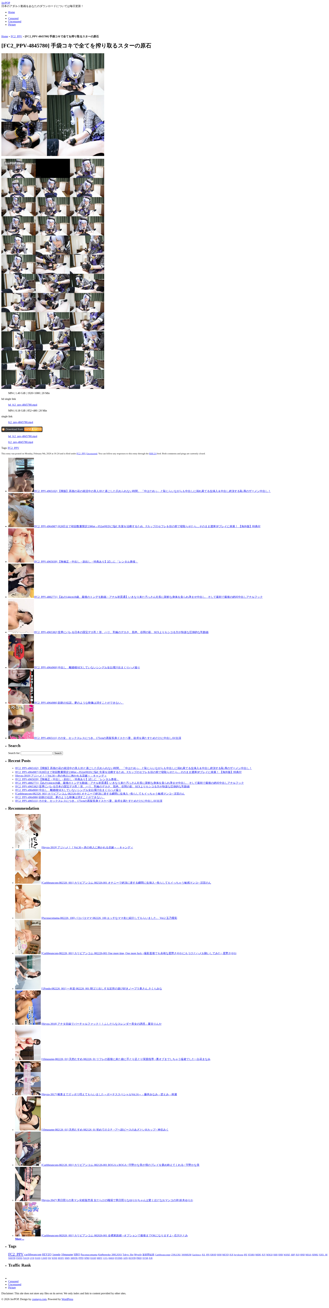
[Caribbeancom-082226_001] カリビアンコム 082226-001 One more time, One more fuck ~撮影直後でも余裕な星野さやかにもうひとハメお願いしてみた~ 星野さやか (139, 953)
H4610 (111, 1258)
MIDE (258, 1255)
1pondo (56, 1254)
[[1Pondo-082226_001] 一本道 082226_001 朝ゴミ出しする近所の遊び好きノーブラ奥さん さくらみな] (28, 988)
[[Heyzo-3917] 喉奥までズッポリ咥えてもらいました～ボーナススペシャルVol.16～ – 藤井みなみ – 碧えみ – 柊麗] (28, 1094)
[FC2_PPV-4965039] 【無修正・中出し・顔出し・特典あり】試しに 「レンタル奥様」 (86, 561)
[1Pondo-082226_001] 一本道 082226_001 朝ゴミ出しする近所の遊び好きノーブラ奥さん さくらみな (101, 988)
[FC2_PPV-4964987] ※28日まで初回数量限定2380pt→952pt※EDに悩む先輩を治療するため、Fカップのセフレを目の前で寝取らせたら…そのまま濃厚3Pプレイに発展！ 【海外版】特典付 (147, 526)
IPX (208, 1255)
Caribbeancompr (162, 1254)
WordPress (67, 1299)
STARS (251, 1255)
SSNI (219, 1255)
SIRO (77, 1254)
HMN (67, 1258)
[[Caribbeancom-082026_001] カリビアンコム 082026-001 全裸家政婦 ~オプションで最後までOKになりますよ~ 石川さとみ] (28, 1235)
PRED (139, 1258)
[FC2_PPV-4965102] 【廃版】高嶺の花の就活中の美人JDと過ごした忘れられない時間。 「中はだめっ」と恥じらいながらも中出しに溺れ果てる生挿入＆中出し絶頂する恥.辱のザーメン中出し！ (152, 491)
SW (49, 1258)
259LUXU (176, 1254)
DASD (93, 1258)
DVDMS (119, 1258)
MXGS (269, 1255)
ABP (293, 1255)
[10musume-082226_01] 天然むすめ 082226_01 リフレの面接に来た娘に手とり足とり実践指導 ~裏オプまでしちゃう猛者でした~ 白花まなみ (125, 1059)
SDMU (315, 1255)
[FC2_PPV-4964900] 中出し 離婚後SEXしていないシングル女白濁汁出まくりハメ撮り (87, 667)
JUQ (298, 1255)
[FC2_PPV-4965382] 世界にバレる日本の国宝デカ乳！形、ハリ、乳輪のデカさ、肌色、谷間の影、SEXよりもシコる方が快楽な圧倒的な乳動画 (121, 632)
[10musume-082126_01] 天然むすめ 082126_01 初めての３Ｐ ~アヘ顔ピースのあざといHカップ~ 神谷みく (105, 1129)
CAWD (44, 1258)
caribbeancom (32, 1254)
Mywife (138, 1254)
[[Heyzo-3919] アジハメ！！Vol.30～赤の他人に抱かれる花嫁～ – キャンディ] (28, 847)
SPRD (87, 1258)
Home (11, 12)
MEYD (225, 1255)
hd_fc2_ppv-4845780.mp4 (22, 404)
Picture (12, 24)
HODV (61, 1258)
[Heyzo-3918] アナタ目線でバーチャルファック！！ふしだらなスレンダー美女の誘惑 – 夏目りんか (101, 1023)
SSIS (275, 1255)
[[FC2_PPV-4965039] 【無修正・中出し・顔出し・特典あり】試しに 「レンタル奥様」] (21, 561)
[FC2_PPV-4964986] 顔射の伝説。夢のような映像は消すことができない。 (79, 702)
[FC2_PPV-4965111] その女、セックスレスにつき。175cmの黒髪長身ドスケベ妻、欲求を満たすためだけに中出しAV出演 (107, 738)
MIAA (308, 1255)
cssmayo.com (39, 1299)
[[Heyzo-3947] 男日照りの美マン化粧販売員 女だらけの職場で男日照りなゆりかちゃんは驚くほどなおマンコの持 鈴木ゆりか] (28, 1200)
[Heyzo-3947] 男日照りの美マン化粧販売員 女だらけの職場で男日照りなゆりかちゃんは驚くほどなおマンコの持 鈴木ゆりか (117, 1200)
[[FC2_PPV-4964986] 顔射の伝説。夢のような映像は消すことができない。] (21, 702)
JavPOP (5, 2)
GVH (32, 1258)
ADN (125, 1258)
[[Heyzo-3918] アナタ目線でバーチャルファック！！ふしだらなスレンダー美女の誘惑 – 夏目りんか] (28, 1023)
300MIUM (186, 1254)
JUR (151, 1258)
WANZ (287, 1255)
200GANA (116, 1254)
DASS (37, 1258)
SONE (54, 1258)
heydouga (238, 1255)
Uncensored (14, 21)
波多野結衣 (148, 1254)
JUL (203, 1255)
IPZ (245, 1255)
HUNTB (132, 1258)
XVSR (145, 1258)
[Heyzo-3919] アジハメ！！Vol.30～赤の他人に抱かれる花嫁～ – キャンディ (61, 775)
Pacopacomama (89, 1254)
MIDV (99, 1258)
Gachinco (196, 1254)
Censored (13, 18)
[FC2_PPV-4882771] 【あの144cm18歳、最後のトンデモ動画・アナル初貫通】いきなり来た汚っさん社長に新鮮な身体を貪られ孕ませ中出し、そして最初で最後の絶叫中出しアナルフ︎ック (148, 596)
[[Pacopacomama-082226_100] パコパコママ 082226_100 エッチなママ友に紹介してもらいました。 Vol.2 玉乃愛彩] (28, 918)
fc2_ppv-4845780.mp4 (20, 422)
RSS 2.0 (153, 453)
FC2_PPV (16, 36)
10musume (67, 1254)
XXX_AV (323, 1255)
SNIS (280, 1255)
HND (302, 1255)
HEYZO (47, 1254)
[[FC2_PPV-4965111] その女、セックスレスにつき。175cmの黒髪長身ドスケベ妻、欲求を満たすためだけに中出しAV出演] (21, 738)
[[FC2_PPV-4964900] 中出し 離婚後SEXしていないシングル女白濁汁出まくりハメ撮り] (21, 667)
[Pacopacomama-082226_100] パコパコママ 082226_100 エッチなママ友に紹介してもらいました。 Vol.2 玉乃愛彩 (109, 918)
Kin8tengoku (104, 1254)
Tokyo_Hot (128, 1254)
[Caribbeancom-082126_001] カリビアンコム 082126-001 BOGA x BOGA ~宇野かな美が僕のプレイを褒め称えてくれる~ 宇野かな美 (120, 1164)
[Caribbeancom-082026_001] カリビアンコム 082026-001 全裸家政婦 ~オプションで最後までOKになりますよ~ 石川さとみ (114, 1235)
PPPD (81, 1258)
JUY (264, 1255)
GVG (105, 1258)
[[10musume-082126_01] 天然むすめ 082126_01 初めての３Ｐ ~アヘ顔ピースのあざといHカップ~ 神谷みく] (28, 1129)
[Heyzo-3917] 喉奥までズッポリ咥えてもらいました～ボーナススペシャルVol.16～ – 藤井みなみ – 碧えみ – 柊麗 (109, 1094)
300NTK (74, 1258)
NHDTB (11, 1258)
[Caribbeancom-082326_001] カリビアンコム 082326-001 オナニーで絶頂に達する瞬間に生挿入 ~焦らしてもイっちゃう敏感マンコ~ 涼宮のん (100, 793)
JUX (231, 1255)
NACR (26, 1258)
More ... (19, 1238)
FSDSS (19, 1258)
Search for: (14, 753)
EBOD (213, 1255)
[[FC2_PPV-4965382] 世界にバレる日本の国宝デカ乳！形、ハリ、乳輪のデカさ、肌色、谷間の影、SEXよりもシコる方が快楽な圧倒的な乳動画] (21, 632)
